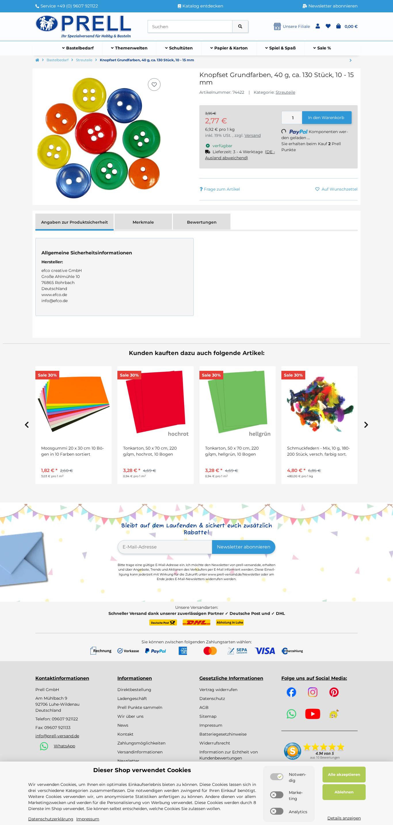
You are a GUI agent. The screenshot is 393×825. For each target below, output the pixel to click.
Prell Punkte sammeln (139, 707)
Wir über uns (130, 716)
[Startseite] (37, 60)
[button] (318, 26)
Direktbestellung (134, 689)
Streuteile (285, 92)
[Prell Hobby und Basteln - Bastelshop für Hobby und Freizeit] (83, 26)
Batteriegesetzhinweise (223, 734)
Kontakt (125, 734)
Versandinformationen (140, 752)
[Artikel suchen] (240, 26)
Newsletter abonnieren (243, 547)
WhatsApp (64, 746)
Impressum (210, 725)
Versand (253, 135)
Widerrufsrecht (214, 743)
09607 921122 (65, 719)
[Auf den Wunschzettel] (154, 84)
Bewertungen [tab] (202, 222)
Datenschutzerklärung (50, 819)
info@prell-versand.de (57, 735)
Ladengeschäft (132, 698)
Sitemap (207, 716)
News (122, 725)
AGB (204, 707)
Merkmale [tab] (143, 222)
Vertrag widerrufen (218, 689)
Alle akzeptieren (344, 774)
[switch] (276, 776)
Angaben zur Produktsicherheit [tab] (74, 222)
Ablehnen (344, 792)
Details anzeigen (344, 818)
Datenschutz (212, 698)
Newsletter (128, 760)
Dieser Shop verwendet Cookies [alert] (142, 770)
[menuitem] (78, 48)
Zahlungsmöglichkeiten (141, 743)
